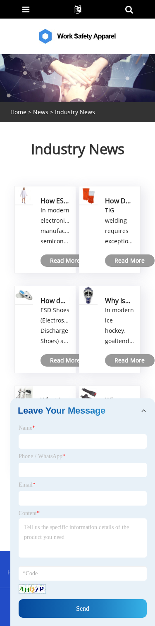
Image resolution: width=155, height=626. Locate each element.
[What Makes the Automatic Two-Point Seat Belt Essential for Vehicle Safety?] (88, 394)
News (40, 112)
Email (27, 485)
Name (27, 428)
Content (29, 513)
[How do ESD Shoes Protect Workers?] (24, 295)
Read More (65, 260)
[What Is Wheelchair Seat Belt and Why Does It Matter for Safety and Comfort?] (24, 394)
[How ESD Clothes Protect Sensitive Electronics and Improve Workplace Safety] (24, 195)
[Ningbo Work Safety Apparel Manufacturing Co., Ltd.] (78, 36)
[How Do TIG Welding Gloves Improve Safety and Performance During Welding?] (88, 195)
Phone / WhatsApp (42, 456)
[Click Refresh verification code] (32, 589)
